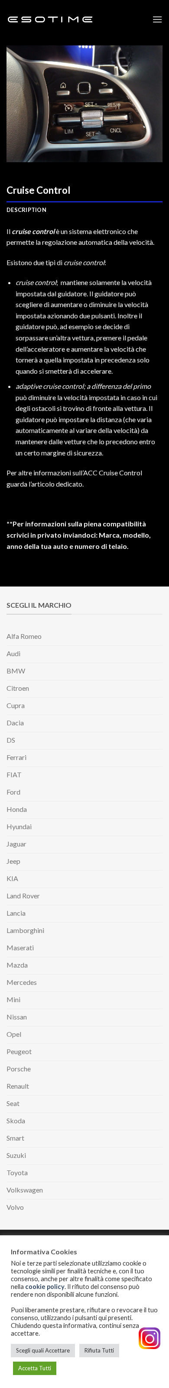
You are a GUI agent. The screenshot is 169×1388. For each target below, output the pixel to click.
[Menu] (157, 19)
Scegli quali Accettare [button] (43, 1350)
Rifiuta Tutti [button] (99, 1350)
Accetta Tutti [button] (34, 1368)
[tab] (84, 209)
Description (26, 209)
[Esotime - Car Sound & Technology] (49, 20)
